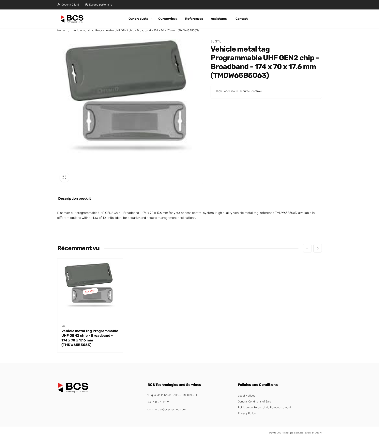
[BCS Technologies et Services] (73, 392)
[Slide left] (307, 248)
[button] (139, 18)
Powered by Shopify (313, 433)
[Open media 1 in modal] (130, 111)
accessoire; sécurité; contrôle (243, 91)
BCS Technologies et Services (290, 433)
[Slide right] (317, 248)
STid (216, 41)
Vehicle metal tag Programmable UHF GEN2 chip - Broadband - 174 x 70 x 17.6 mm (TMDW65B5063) (89, 338)
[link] (68, 5)
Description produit (74, 198)
